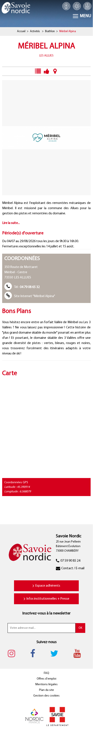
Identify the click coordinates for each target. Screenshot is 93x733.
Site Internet (34, 296)
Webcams (66, 6)
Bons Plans (46, 71)
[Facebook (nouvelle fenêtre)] (34, 653)
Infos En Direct (37, 71)
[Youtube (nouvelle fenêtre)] (79, 653)
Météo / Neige (77, 6)
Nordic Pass (87, 6)
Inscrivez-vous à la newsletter (46, 614)
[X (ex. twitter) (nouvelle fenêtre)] (56, 653)
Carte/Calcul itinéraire (55, 71)
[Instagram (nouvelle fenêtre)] (13, 653)
